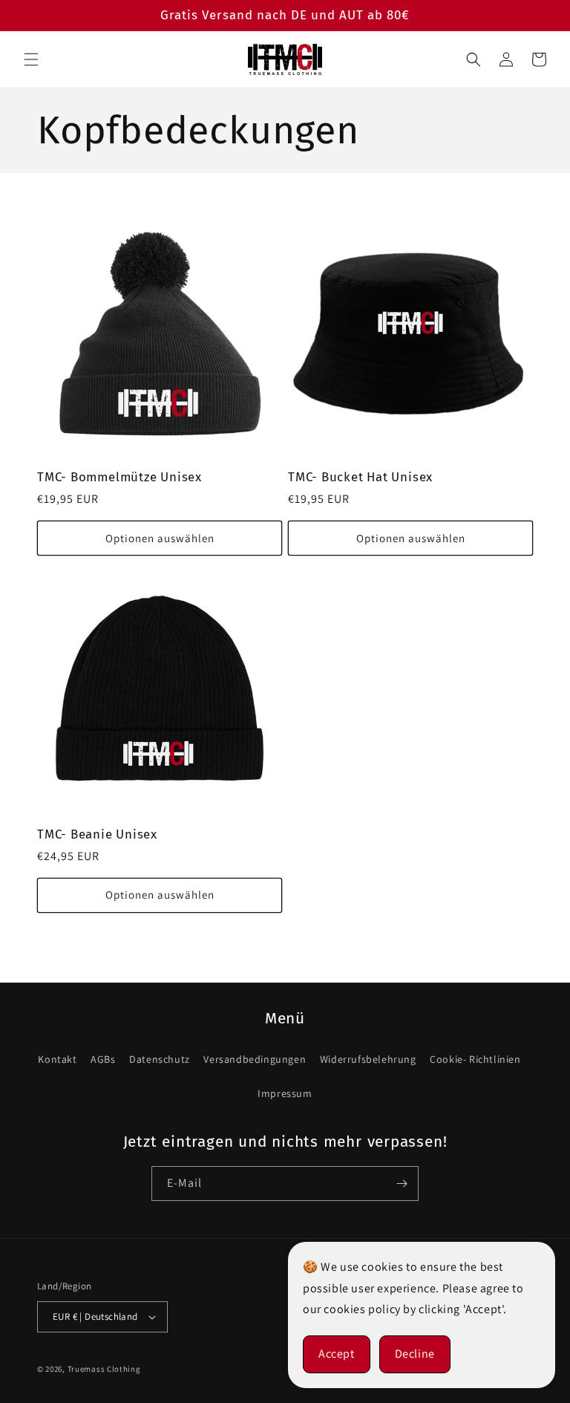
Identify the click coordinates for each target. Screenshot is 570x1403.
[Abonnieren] (401, 1183)
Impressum (285, 1093)
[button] (31, 59)
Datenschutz (159, 1059)
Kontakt (57, 1059)
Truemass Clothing (104, 1369)
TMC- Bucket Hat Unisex (360, 476)
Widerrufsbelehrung (368, 1059)
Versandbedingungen (254, 1059)
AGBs (103, 1059)
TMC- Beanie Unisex (97, 834)
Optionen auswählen (159, 538)
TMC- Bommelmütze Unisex (119, 476)
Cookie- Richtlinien (475, 1059)
